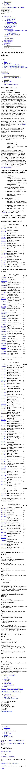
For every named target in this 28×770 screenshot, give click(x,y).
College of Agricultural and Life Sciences (14, 66)
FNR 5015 (3, 371)
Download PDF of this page (7, 756)
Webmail (6, 735)
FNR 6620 (3, 441)
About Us (6, 678)
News (5, 686)
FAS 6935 (3, 345)
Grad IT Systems (8, 697)
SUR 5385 (3, 235)
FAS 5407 (3, 290)
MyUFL (6, 729)
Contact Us (6, 726)
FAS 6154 (3, 294)
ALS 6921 (3, 519)
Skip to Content (7, 2)
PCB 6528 (3, 481)
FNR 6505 (3, 421)
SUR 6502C (4, 253)
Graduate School (11, 17)
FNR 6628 (3, 444)
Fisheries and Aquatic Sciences (11, 76)
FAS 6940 (3, 348)
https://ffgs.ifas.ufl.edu (6, 167)
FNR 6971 (3, 468)
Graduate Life (7, 683)
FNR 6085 (3, 401)
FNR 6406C (4, 413)
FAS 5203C (4, 281)
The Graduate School (9, 48)
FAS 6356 (3, 320)
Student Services (11, 31)
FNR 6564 (3, 431)
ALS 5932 (3, 512)
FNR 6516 (3, 425)
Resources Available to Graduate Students (17, 30)
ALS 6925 (3, 522)
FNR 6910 (3, 459)
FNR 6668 (3, 451)
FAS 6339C (4, 316)
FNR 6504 (3, 420)
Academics (6, 680)
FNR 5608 (3, 382)
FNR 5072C (4, 377)
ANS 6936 (3, 532)
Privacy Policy (7, 733)
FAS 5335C (4, 287)
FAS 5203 (3, 279)
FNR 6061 (3, 395)
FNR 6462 (3, 416)
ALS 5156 (3, 508)
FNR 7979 (3, 469)
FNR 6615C (4, 438)
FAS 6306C (4, 366)
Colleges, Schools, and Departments (12, 64)
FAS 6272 (3, 307)
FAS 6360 (3, 324)
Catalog (2, 8)
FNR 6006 (3, 389)
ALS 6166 (3, 516)
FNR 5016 (3, 374)
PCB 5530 (3, 478)
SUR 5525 (3, 241)
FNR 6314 (3, 408)
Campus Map (7, 728)
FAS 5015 (3, 277)
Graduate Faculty (11, 19)
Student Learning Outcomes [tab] (11, 84)
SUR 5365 (3, 233)
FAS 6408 (3, 327)
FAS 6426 (3, 331)
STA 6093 (3, 544)
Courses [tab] (6, 82)
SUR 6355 (3, 245)
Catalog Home (7, 4)
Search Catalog (4, 12)
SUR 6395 (3, 250)
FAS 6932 (3, 340)
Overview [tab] (6, 80)
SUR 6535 (3, 254)
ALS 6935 (3, 523)
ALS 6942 (3, 526)
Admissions (6, 679)
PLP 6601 (3, 540)
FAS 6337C (4, 313)
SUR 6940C (4, 266)
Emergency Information (9, 730)
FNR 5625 (3, 384)
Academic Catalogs (8, 38)
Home (5, 62)
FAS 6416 (3, 329)
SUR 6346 (3, 243)
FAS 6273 (3, 308)
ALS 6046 (3, 514)
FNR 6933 (3, 461)
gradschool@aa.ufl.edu (6, 711)
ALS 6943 (3, 529)
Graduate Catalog (8, 63)
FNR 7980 (3, 472)
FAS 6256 (3, 304)
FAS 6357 (3, 322)
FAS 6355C (4, 318)
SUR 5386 (3, 238)
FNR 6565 (3, 433)
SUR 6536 (3, 257)
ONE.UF (6, 732)
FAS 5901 (3, 292)
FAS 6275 (3, 310)
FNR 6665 (3, 448)
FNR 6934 (3, 464)
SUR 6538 (3, 260)
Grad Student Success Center (11, 698)
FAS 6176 (3, 299)
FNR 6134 (3, 404)
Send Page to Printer (6, 751)
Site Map (6, 737)
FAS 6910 (3, 338)
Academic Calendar (8, 40)
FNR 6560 (3, 429)
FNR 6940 (3, 466)
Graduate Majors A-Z (12, 23)
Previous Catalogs (8, 41)
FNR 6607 (3, 436)
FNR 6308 (3, 405)
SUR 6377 (3, 247)
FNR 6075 (3, 398)
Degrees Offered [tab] (8, 81)
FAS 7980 (3, 353)
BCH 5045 (3, 535)
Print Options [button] (7, 43)
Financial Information (12, 33)
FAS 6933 (3, 343)
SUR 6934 (3, 264)
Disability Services (8, 736)
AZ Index (6, 3)
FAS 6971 (3, 349)
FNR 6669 (3, 454)
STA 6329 (3, 548)
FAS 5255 (3, 282)
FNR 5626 (3, 386)
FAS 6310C (4, 312)
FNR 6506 (3, 423)
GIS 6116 (3, 231)
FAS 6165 (3, 297)
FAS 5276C (4, 285)
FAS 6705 (3, 334)
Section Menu (4, 71)
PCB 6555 (3, 484)
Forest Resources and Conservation (12, 77)
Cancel (2, 768)
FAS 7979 (3, 351)
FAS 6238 (3, 301)
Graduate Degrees (11, 22)
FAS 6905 (3, 336)
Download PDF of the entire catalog (9, 763)
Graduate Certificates (12, 24)
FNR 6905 (3, 457)
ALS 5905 (3, 510)
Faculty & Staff (7, 682)
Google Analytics (12, 743)
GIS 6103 (3, 228)
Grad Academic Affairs (9, 695)
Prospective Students (9, 685)
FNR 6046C (4, 392)
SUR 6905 (3, 262)
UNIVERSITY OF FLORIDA (8, 675)
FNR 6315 (3, 410)
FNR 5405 (3, 380)
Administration (7, 694)
